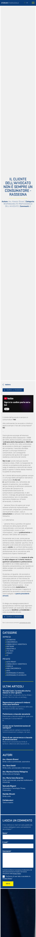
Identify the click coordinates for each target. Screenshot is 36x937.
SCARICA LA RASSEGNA (14, 390)
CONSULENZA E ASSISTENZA (16, 644)
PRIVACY (9, 653)
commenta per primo (25, 622)
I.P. (7, 655)
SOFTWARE (10, 646)
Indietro (8, 385)
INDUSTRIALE (11, 649)
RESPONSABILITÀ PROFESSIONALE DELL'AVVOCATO (18, 205)
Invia (8, 884)
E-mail (5, 842)
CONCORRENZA (11, 642)
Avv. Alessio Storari (16, 201)
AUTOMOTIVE (11, 640)
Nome (5, 833)
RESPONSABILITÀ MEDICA (15, 673)
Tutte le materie (8, 801)
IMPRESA (7, 637)
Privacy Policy (17, 873)
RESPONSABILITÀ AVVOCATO (16, 675)
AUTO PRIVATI (11, 662)
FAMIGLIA (9, 666)
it (24, 3)
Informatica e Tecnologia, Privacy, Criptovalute (14, 788)
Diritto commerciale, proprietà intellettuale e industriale (18, 780)
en (27, 3)
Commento (6, 851)
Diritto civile (9, 795)
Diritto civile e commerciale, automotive (16, 760)
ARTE (8, 671)
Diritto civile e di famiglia (15, 773)
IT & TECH (9, 651)
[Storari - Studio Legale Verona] (10, 2)
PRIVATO (6, 659)
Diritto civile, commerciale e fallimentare (16, 767)
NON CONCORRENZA (13, 668)
